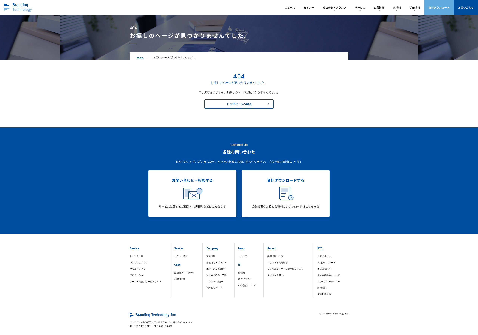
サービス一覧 (136, 256)
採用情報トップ (275, 256)
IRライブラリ (245, 279)
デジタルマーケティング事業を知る (285, 268)
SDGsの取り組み (214, 281)
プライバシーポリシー (328, 281)
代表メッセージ (214, 287)
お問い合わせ (466, 7)
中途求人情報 (274, 275)
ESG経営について (247, 285)
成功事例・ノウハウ (334, 7)
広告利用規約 (324, 294)
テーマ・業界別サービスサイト (145, 281)
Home (140, 57)
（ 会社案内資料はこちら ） (285, 161)
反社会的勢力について (328, 275)
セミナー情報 (181, 256)
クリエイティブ (137, 268)
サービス (360, 7)
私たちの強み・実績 (216, 275)
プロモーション (137, 275)
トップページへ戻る (239, 104)
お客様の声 (179, 279)
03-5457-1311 (143, 326)
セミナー (309, 7)
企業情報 (379, 7)
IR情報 (397, 7)
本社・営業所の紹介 (216, 268)
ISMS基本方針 (324, 268)
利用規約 (321, 287)
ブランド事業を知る (277, 262)
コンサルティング (139, 262)
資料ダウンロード (439, 7)
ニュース (290, 7)
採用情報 (414, 7)
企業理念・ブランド (216, 262)
